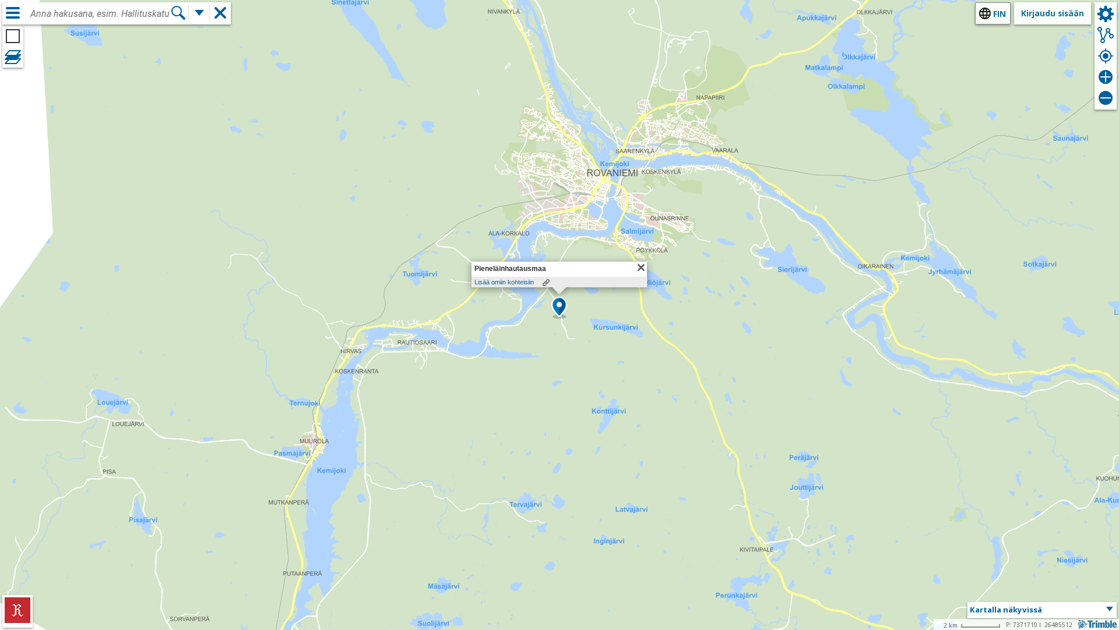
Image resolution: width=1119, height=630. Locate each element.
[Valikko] (12, 12)
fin (999, 13)
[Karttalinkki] (546, 282)
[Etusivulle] (17, 619)
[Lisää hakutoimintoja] (199, 12)
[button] (559, 308)
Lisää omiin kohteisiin (504, 282)
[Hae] (178, 12)
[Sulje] (641, 267)
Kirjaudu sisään (1052, 13)
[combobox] (100, 14)
